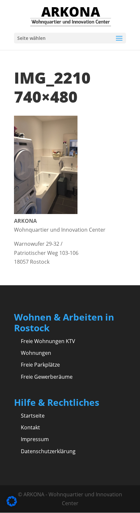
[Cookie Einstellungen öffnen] (12, 504)
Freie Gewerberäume (47, 376)
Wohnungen (36, 352)
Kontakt (30, 427)
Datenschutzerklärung (48, 451)
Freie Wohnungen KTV (48, 341)
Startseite (33, 415)
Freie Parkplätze (40, 364)
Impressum (35, 439)
